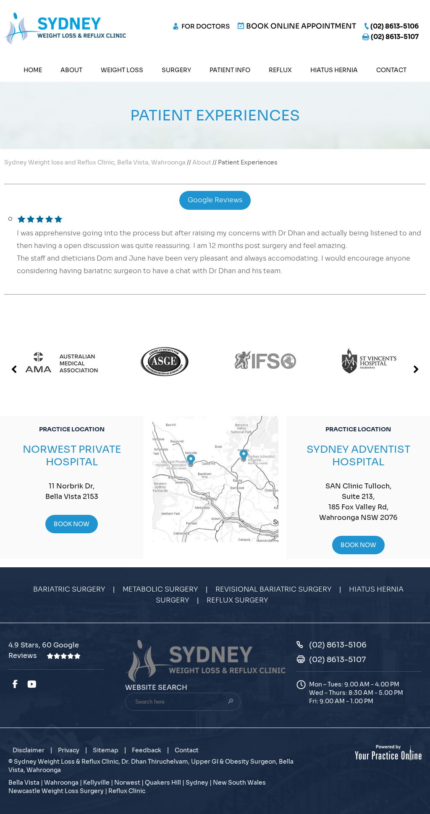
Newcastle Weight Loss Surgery (56, 791)
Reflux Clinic (126, 791)
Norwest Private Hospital (72, 455)
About (71, 70)
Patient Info (230, 70)
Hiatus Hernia (334, 70)
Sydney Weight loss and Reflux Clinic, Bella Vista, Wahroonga (95, 162)
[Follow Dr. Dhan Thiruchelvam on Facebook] (14, 684)
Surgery (176, 70)
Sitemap (105, 750)
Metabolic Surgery (160, 589)
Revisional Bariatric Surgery (273, 589)
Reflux (280, 70)
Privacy (68, 750)
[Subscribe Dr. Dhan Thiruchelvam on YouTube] (33, 684)
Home (33, 70)
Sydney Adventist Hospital (358, 455)
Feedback (146, 750)
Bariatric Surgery (69, 589)
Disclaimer (29, 750)
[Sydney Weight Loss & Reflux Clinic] (65, 27)
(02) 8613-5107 (395, 37)
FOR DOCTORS (205, 26)
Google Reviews (215, 200)
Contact (391, 70)
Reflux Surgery (237, 600)
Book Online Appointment (301, 26)
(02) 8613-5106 (394, 26)
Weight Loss (122, 70)
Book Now (71, 524)
